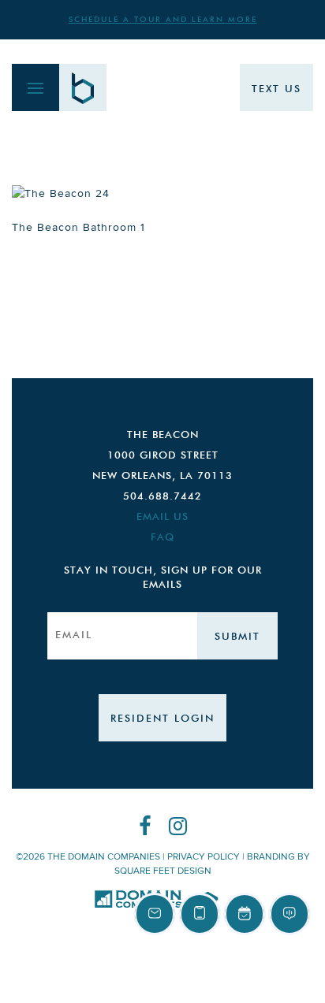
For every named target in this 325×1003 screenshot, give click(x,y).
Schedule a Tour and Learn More (163, 20)
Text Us (276, 89)
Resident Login (162, 719)
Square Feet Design (162, 871)
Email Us (162, 517)
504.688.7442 (162, 497)
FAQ (162, 538)
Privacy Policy (203, 857)
